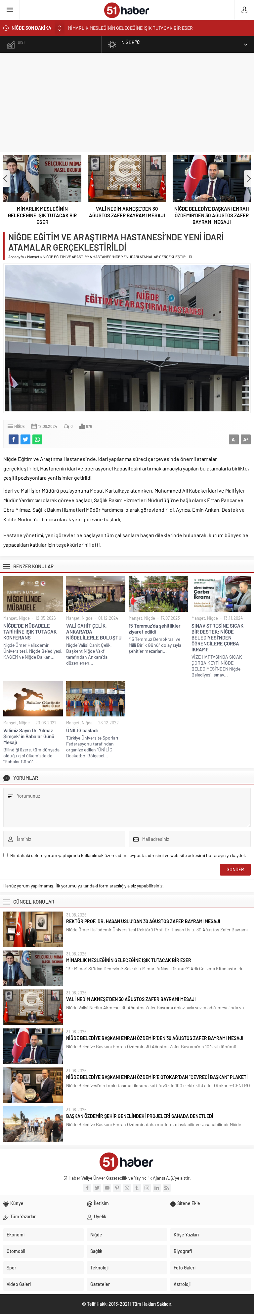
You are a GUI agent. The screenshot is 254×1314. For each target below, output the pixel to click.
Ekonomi (15, 1234)
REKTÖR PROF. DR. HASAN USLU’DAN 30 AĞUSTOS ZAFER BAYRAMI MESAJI (143, 921)
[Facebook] (87, 1188)
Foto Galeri (184, 1267)
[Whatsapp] (127, 1188)
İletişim (101, 1203)
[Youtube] (107, 1188)
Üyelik (100, 1216)
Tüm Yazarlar (23, 1216)
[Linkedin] (157, 1188)
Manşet (33, 256)
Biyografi (183, 1251)
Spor (11, 1267)
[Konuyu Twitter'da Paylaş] (25, 439)
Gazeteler (100, 1284)
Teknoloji (99, 1267)
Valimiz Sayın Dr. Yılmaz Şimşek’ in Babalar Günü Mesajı (28, 736)
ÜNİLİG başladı (82, 730)
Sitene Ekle (188, 1203)
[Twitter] (97, 1188)
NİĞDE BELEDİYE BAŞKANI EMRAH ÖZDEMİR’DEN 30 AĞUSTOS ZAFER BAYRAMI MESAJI (211, 215)
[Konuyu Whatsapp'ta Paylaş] (37, 439)
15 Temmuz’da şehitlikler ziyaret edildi (155, 629)
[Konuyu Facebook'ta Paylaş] (14, 439)
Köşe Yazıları (186, 1234)
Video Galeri (19, 1284)
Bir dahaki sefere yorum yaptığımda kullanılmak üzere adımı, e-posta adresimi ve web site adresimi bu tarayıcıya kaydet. (128, 855)
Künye (16, 1203)
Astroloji (182, 1284)
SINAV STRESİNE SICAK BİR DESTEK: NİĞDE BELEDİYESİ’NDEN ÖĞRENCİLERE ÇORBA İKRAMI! (217, 637)
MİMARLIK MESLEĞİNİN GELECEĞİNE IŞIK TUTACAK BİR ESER (42, 215)
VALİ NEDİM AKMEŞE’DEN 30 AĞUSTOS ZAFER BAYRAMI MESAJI (132, 30)
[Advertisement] (127, 102)
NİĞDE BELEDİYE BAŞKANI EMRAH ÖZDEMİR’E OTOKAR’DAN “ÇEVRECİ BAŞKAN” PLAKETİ (157, 1077)
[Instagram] (147, 1188)
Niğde (19, 426)
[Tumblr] (137, 1188)
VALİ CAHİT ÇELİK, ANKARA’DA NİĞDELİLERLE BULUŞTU (94, 631)
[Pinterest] (117, 1188)
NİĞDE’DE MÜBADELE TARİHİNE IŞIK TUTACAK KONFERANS (30, 631)
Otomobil (16, 1251)
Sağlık (96, 1251)
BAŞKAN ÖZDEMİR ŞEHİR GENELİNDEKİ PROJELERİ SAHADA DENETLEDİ (139, 1116)
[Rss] (167, 1188)
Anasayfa (16, 256)
